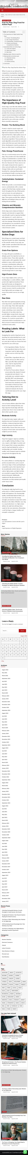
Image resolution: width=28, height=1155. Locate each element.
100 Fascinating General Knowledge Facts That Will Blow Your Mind (13, 925)
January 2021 (5, 826)
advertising (5, 972)
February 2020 (5, 858)
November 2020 (6, 832)
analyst (11, 972)
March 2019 (5, 889)
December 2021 (6, 794)
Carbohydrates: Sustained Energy (14, 41)
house (3, 990)
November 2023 (6, 739)
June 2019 (4, 881)
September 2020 (6, 837)
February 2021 (5, 823)
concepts (11, 978)
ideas (8, 990)
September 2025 (6, 678)
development (17, 981)
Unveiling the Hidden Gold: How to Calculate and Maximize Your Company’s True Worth (13, 558)
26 (10, 654)
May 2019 (4, 884)
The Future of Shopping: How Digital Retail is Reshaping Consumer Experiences (13, 929)
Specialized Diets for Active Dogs (12, 46)
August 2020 (5, 840)
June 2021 (4, 811)
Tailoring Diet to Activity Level (11, 56)
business (11, 975)
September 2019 (6, 872)
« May (2, 661)
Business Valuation (6, 20)
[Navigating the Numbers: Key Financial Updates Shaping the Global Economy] (14, 1051)
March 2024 (5, 727)
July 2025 (4, 681)
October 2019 (5, 869)
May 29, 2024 (14, 26)
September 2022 (6, 779)
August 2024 (5, 713)
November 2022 (6, 774)
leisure (3, 996)
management (10, 996)
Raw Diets (9, 52)
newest (23, 999)
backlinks (4, 975)
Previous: (13, 521)
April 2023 (4, 759)
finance (17, 984)
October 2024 (5, 707)
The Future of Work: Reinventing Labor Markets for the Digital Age (13, 920)
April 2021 (4, 817)
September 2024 (6, 710)
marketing (4, 999)
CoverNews (15, 1152)
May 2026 (4, 672)
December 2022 (6, 771)
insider (12, 993)
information (5, 993)
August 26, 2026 (14, 561)
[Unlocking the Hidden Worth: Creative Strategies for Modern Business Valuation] (14, 573)
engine (24, 981)
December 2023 (6, 736)
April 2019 (4, 887)
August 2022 (5, 782)
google (14, 987)
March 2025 (5, 693)
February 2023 (5, 765)
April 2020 (4, 852)
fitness (8, 987)
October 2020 (5, 834)
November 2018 (6, 898)
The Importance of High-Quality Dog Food (13, 35)
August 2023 (5, 748)
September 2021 (6, 803)
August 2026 (5, 669)
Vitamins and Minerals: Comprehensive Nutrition (13, 44)
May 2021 (4, 814)
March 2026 (5, 675)
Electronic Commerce (7, 942)
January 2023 (5, 768)
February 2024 (5, 730)
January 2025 (5, 698)
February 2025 (5, 695)
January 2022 (5, 791)
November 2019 (6, 866)
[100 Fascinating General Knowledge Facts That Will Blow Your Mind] (14, 1105)
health (20, 987)
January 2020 (5, 860)
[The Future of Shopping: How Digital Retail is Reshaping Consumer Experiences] (14, 1131)
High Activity (10, 59)
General (4, 945)
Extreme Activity (11, 61)
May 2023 (4, 756)
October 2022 (5, 777)
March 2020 (5, 855)
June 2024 (4, 719)
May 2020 (4, 849)
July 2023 (4, 750)
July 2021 (4, 808)
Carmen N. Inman (6, 26)
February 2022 (5, 788)
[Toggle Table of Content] (23, 32)
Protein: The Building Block (13, 37)
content (18, 978)
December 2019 (6, 863)
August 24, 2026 (14, 613)
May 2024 (4, 722)
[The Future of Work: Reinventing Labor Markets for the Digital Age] (14, 1078)
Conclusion (7, 63)
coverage (4, 981)
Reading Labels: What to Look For (12, 54)
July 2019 (4, 878)
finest (3, 987)
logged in (10, 624)
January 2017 (5, 901)
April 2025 (4, 690)
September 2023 (6, 745)
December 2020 (6, 829)
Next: (11, 527)
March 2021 (5, 820)
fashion (11, 984)
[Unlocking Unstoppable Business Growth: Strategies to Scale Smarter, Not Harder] (14, 1024)
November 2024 (6, 704)
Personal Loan (5, 954)
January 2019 (5, 895)
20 (14, 651)
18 (6, 651)
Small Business (5, 956)
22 (21, 651)
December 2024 (6, 701)
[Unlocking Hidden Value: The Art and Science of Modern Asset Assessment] (14, 599)
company (17, 975)
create (10, 981)
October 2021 (5, 800)
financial (23, 984)
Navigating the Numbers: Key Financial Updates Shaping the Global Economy (13, 915)
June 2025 (4, 684)
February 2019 (5, 892)
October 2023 (5, 742)
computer (4, 978)
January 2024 (5, 733)
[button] (2, 10)
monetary (16, 999)
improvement (15, 990)
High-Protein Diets (11, 50)
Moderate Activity (11, 58)
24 (2, 654)
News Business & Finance (8, 951)
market (17, 996)
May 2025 (4, 687)
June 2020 (4, 846)
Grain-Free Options (11, 48)
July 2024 (4, 716)
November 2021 (6, 797)
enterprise (4, 984)
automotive (18, 972)
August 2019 (5, 875)
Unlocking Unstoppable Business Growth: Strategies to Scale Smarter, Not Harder (12, 911)
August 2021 (5, 805)
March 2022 (5, 785)
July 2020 (4, 843)
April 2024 (4, 724)
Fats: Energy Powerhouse (13, 39)
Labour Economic (6, 948)
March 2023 (5, 762)
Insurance (18, 993)
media (10, 999)
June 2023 (4, 753)
